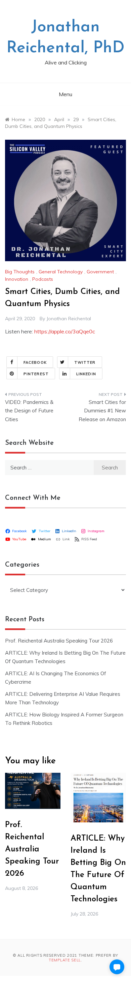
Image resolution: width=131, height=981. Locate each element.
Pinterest (36, 374)
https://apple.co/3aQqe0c (64, 331)
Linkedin (86, 374)
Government (100, 272)
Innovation (16, 279)
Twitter (85, 362)
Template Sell (65, 960)
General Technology (61, 272)
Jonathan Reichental (68, 319)
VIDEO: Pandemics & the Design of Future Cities (29, 411)
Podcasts (42, 279)
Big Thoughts (20, 272)
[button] (117, 966)
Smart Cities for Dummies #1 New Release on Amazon (102, 411)
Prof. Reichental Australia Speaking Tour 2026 (59, 640)
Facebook (35, 362)
